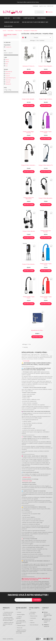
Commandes (33, 618)
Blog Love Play (8, 26)
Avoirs (31, 620)
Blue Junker (9, 71)
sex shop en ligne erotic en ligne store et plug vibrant (21, 622)
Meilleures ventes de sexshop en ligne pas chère (8, 624)
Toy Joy (8, 82)
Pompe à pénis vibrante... (28, 264)
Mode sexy (7, 18)
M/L (7, 59)
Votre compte (34, 608)
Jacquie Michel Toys (10, 77)
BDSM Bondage (41, 18)
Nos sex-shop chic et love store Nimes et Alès (35, 22)
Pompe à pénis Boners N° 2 (46, 165)
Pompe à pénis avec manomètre (28, 198)
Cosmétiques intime (29, 18)
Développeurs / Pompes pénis (10, 35)
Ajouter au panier (28, 72)
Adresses (32, 622)
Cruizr (7, 75)
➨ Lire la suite (26, 361)
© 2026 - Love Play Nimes (8, 638)
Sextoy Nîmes (16, 18)
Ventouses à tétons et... (29, 66)
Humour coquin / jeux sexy (11, 22)
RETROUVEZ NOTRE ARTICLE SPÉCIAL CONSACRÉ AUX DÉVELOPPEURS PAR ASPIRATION (36, 579)
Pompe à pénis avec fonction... (46, 231)
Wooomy (8, 84)
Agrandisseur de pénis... (37, 330)
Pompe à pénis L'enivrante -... (28, 165)
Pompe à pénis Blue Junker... (46, 198)
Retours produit (33, 616)
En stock (8, 47)
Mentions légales (21, 614)
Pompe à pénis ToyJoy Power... (45, 132)
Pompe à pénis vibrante (29, 231)
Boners (8, 73)
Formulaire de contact (47, 621)
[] (43, 13)
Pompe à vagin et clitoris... (45, 99)
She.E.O (8, 80)
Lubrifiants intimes (26, 477)
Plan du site (19, 627)
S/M (7, 61)
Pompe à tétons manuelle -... (45, 66)
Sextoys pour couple (27, 480)
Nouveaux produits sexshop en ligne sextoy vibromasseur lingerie (8, 619)
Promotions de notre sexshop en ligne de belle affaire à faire (8, 614)
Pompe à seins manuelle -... (29, 99)
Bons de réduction (34, 624)
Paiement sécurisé (21, 625)
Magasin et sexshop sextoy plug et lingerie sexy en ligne (21, 631)
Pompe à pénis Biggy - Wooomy (28, 132)
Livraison (19, 612)
